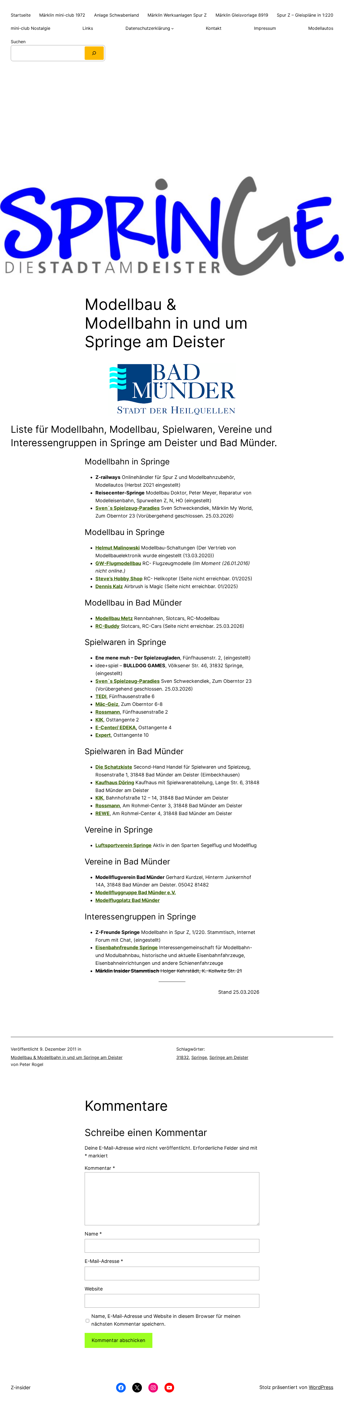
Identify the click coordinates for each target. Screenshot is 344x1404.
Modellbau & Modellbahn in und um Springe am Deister (67, 1057)
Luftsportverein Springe (123, 845)
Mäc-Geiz (106, 704)
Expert (103, 735)
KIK (99, 720)
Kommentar (100, 1168)
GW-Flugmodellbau (118, 563)
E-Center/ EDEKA (115, 727)
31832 (182, 1057)
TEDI (100, 696)
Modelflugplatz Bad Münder (127, 900)
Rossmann (107, 712)
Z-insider (21, 1387)
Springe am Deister (228, 1057)
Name (93, 1234)
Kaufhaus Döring (114, 782)
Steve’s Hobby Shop (118, 578)
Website (94, 1289)
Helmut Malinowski (117, 548)
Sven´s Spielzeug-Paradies (127, 508)
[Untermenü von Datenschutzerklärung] (172, 28)
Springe (199, 1057)
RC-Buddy (107, 626)
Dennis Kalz (109, 586)
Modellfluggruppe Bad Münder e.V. (135, 892)
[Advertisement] (172, 124)
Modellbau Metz (114, 618)
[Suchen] (94, 53)
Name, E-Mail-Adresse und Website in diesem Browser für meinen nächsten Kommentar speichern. (166, 1320)
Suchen (18, 41)
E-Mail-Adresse (104, 1261)
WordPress (321, 1387)
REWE (102, 813)
